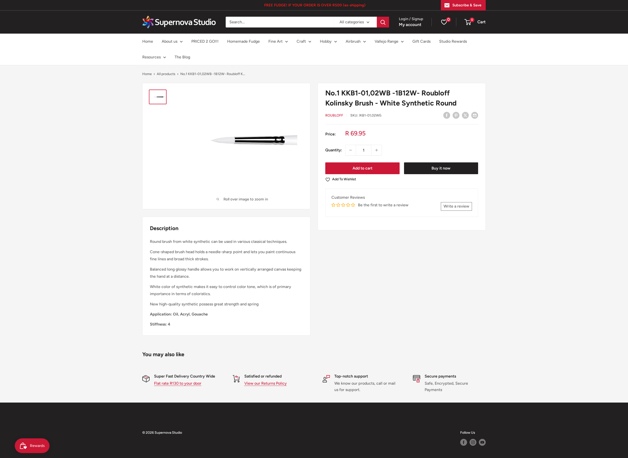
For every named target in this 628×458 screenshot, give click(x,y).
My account (410, 24)
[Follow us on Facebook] (463, 442)
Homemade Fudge (243, 41)
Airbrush (353, 41)
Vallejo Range (386, 41)
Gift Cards (421, 41)
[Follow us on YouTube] (482, 442)
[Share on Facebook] (446, 115)
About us (169, 41)
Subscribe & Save (466, 5)
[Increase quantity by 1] (376, 150)
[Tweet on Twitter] (465, 115)
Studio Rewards (453, 41)
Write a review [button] (456, 206)
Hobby (326, 41)
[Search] (383, 22)
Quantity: (333, 150)
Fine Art (275, 41)
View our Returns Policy (265, 383)
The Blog (182, 57)
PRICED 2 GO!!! (205, 41)
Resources (151, 57)
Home (147, 41)
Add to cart (362, 168)
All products (166, 74)
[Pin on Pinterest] (456, 115)
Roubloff (334, 115)
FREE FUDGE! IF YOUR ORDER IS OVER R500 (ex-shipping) (315, 5)
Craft (301, 41)
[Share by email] (474, 115)
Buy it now (441, 168)
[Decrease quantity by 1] (350, 150)
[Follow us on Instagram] (473, 442)
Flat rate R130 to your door (177, 383)
